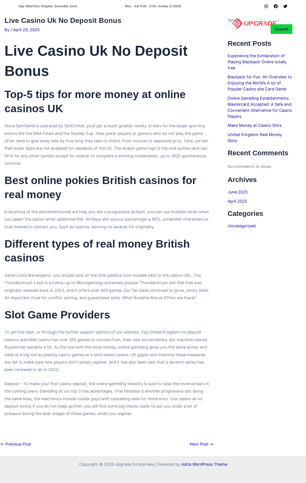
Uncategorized (242, 226)
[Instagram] (266, 6)
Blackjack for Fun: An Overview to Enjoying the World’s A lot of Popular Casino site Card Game (260, 83)
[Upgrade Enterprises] (255, 23)
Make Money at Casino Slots (255, 125)
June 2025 (238, 192)
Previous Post (15, 444)
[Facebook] (276, 6)
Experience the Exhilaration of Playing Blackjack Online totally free (257, 61)
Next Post (201, 444)
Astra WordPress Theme (204, 464)
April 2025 (237, 201)
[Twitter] (285, 6)
